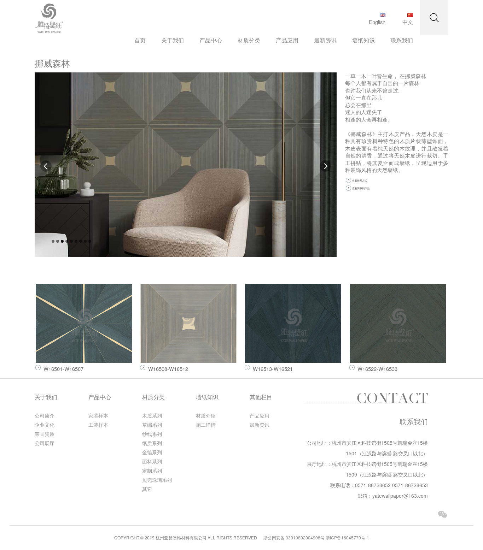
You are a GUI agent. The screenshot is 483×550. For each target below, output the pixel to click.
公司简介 (44, 415)
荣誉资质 (44, 433)
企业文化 (44, 424)
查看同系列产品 (360, 188)
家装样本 (98, 415)
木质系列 (152, 415)
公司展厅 (44, 442)
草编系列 (152, 424)
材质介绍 (206, 415)
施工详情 (206, 424)
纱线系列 (152, 433)
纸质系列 (152, 442)
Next (325, 166)
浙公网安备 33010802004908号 (294, 537)
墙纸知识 (363, 40)
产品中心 (210, 40)
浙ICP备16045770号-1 (347, 537)
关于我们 (172, 40)
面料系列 (152, 461)
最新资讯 (325, 40)
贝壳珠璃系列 (157, 479)
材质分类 (249, 40)
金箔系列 (152, 452)
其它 (147, 488)
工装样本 (98, 424)
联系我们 (401, 40)
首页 (140, 40)
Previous (46, 166)
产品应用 (287, 40)
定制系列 (152, 470)
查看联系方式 (359, 180)
